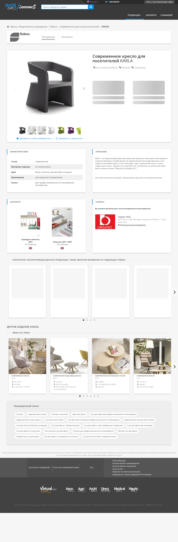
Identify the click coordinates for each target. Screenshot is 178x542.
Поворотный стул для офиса (27, 436)
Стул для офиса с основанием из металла (61, 436)
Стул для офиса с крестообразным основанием (103, 425)
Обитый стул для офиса (127, 431)
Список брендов (119, 460)
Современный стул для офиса (28, 420)
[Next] (84, 89)
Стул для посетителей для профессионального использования (93, 420)
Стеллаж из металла (59, 414)
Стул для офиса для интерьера (140, 425)
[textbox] (64, 6)
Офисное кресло (79, 414)
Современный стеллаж (37, 414)
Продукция (134, 15)
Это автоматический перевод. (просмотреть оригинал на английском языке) (128, 178)
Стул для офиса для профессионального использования (113, 414)
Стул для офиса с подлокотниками (65, 425)
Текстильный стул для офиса (56, 431)
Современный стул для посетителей (139, 420)
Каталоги (151, 15)
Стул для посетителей (54, 420)
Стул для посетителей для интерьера (31, 425)
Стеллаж (19, 414)
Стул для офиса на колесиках (28, 431)
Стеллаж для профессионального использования (93, 431)
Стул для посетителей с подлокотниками (99, 436)
